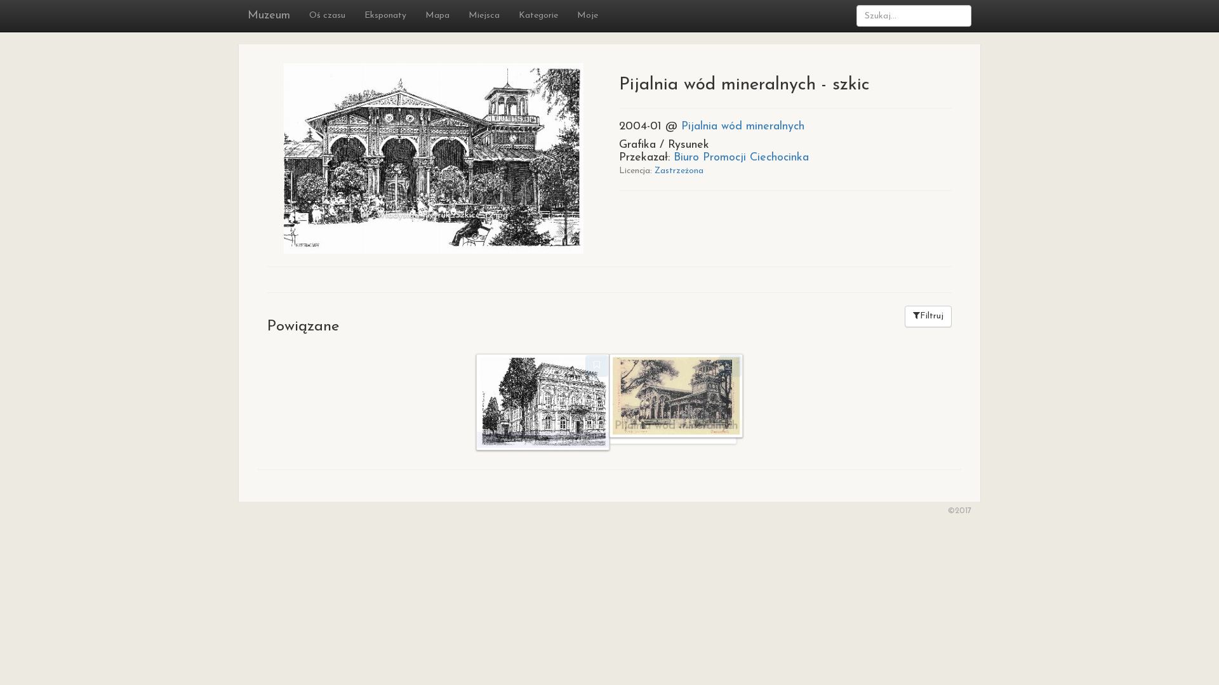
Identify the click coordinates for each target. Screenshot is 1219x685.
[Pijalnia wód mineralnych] (676, 394)
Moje (587, 15)
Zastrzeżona (679, 171)
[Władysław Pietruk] (542, 401)
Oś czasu (327, 15)
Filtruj (931, 316)
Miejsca (484, 15)
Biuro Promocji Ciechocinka (741, 158)
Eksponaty (385, 15)
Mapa (437, 15)
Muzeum (269, 16)
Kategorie (538, 15)
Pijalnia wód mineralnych (742, 127)
